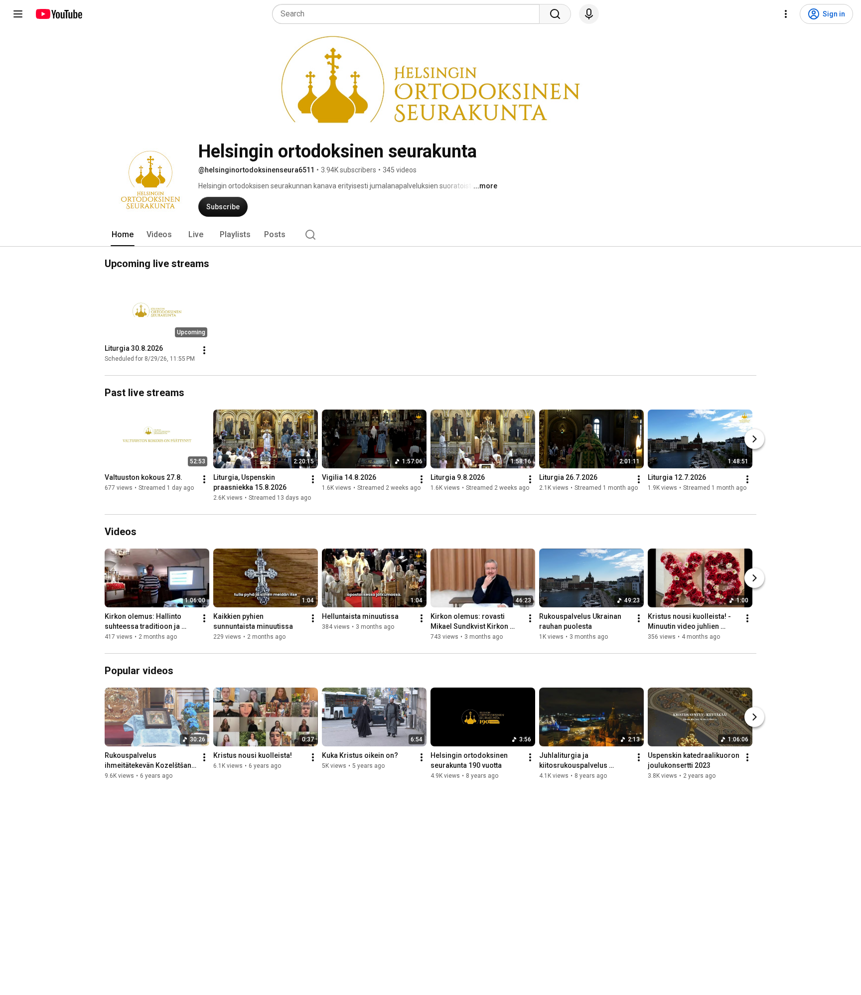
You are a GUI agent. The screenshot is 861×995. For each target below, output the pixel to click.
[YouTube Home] (58, 14)
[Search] (555, 14)
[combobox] (409, 14)
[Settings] (786, 14)
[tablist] (430, 235)
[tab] (123, 235)
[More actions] (204, 350)
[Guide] (18, 14)
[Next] (754, 439)
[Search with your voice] (589, 14)
